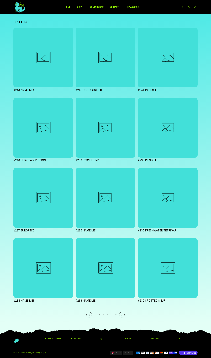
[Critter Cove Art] (19, 7)
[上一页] (89, 314)
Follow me (77, 339)
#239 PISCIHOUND (87, 160)
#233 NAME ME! (86, 300)
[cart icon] (195, 7)
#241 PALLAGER (148, 90)
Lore (178, 339)
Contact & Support (54, 339)
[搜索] (182, 7)
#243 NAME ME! (23, 90)
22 (116, 315)
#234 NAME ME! (23, 300)
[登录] (189, 7)
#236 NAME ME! (86, 230)
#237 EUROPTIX (23, 230)
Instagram (155, 339)
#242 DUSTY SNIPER (89, 90)
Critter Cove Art (25, 353)
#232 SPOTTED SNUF (151, 300)
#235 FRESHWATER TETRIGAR (157, 230)
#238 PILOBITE (147, 160)
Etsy (100, 339)
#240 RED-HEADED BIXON (29, 160)
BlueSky (128, 339)
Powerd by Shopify (39, 353)
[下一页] (122, 314)
